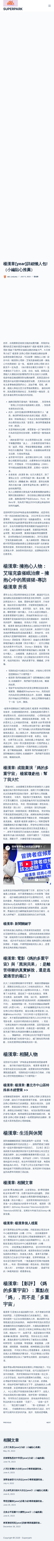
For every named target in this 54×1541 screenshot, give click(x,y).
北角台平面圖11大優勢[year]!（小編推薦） (23, 1512)
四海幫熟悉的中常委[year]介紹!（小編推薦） (24, 1458)
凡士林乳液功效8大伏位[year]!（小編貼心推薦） (26, 1490)
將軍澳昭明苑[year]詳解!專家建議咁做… (22, 1522)
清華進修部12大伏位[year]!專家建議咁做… (23, 1479)
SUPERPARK (13, 9)
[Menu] (49, 6)
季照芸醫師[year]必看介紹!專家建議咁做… (23, 1501)
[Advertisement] (27, 133)
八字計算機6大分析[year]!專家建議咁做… (23, 1468)
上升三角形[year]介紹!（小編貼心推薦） (22, 1447)
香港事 (36, 277)
